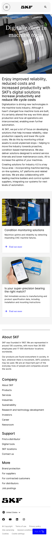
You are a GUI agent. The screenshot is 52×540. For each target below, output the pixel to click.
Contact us (8, 454)
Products (7, 390)
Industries (14, 17)
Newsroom (8, 424)
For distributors (10, 483)
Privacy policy (35, 526)
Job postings (9, 488)
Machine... (26, 17)
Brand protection (11, 468)
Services (6, 395)
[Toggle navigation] (6, 7)
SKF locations (9, 449)
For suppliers (9, 473)
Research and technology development (23, 410)
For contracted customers (16, 478)
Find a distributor (11, 439)
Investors (7, 414)
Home (4, 17)
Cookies (5, 534)
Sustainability (9, 405)
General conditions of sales (28, 530)
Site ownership (8, 530)
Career (5, 419)
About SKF (7, 385)
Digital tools (8, 444)
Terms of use (21, 526)
